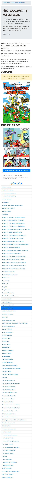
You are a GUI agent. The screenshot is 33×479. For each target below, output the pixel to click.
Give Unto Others (6, 299)
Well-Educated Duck (7, 477)
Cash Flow (5, 214)
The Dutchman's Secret (8, 398)
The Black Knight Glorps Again (10, 374)
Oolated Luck (5, 341)
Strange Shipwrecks (7, 362)
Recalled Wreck (6, 347)
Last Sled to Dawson (7, 314)
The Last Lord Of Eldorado (9, 414)
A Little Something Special (9, 193)
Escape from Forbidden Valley (10, 274)
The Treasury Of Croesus (8, 450)
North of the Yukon (7, 332)
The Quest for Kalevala (8, 438)
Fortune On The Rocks (8, 293)
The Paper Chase (6, 432)
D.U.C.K (18, 183)
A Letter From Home (7, 190)
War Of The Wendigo (7, 474)
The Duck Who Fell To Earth (9, 392)
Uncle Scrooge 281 (7, 468)
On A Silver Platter (7, 335)
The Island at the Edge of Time (10, 411)
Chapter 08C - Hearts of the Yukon (11, 253)
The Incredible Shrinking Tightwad (11, 407)
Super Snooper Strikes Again (9, 365)
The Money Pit (6, 426)
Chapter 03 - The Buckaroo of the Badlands (13, 226)
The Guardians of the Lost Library (11, 404)
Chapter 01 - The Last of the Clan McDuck (13, 220)
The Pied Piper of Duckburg (9, 435)
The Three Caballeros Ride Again (10, 447)
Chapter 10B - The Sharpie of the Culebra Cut (14, 262)
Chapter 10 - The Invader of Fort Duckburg (13, 259)
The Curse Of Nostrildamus (9, 386)
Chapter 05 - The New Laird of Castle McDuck (14, 235)
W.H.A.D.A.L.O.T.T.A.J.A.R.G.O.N (10, 471)
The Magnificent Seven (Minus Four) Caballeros (14, 420)
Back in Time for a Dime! (8, 208)
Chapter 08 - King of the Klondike (11, 247)
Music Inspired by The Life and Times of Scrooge (15, 323)
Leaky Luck (5, 317)
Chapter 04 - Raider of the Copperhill (12, 232)
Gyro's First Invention (7, 305)
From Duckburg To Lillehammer (10, 296)
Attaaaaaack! (5, 202)
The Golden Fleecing (7, 401)
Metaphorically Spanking (8, 320)
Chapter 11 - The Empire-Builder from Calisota (14, 265)
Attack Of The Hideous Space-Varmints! (12, 205)
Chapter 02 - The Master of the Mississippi (13, 223)
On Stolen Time (6, 338)
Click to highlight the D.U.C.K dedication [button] (16, 170)
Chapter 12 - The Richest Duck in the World (13, 268)
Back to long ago (6, 211)
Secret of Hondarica (7, 359)
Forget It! (4, 286)
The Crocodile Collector (8, 380)
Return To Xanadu (6, 353)
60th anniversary (6, 187)
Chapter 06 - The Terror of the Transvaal (12, 238)
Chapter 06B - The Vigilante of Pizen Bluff (13, 241)
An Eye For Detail (6, 199)
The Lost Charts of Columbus (10, 417)
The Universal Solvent (7, 453)
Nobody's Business (7, 329)
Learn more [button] (6, 34)
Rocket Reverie (6, 356)
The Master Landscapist (8, 423)
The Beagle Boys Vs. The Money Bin (11, 368)
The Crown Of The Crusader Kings (11, 383)
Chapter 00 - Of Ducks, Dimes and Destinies (13, 217)
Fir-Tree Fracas (6, 277)
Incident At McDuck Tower (9, 311)
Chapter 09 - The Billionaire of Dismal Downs (13, 256)
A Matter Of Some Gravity (9, 196)
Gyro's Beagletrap (7, 302)
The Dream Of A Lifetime (8, 389)
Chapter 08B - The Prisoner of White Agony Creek (15, 250)
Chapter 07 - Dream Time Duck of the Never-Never (15, 244)
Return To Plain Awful (7, 350)
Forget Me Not (6, 289)
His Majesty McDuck (18, 3)
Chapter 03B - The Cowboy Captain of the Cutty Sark (16, 229)
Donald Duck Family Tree (8, 271)
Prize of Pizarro (6, 344)
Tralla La (4, 456)
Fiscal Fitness (5, 280)
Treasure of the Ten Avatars (9, 462)
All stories (6, 3)
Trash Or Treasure (7, 459)
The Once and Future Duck (9, 429)
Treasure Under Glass (7, 465)
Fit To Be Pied (5, 283)
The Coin (4, 377)
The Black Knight (6, 371)
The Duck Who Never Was (9, 395)
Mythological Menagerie (8, 326)
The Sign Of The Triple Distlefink (10, 441)
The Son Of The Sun (7, 444)
